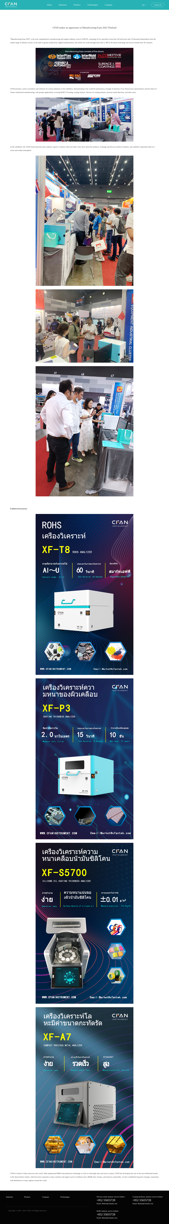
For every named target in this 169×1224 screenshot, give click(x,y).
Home (49, 5)
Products (77, 5)
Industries (63, 5)
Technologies (92, 5)
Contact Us (158, 5)
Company (108, 5)
